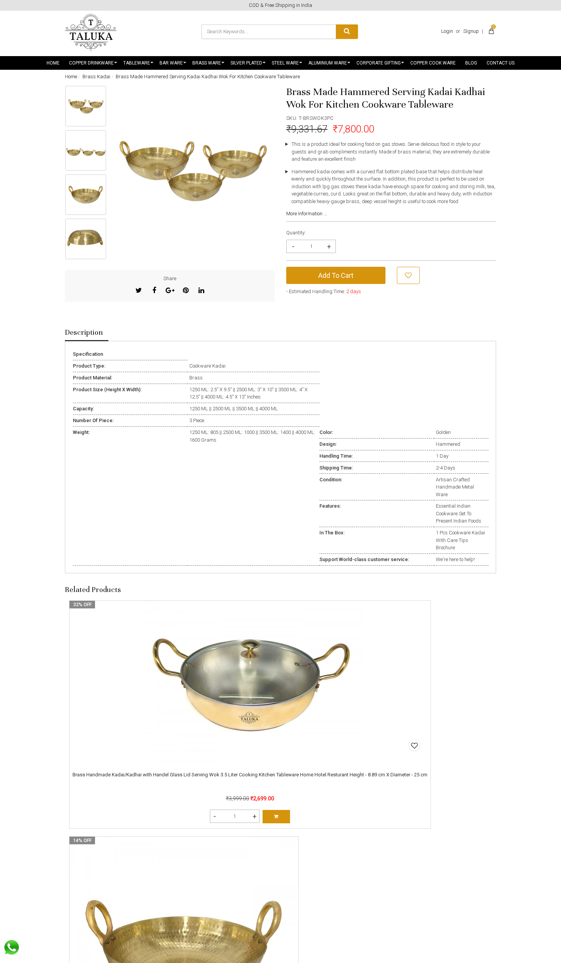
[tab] (86, 332)
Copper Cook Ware (433, 63)
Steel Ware (285, 63)
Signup (471, 31)
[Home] (91, 32)
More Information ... (306, 213)
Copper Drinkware (91, 63)
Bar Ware (171, 63)
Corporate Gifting (378, 63)
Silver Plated (246, 63)
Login (447, 31)
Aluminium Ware (327, 63)
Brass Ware (206, 63)
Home (53, 63)
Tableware (136, 63)
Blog (471, 63)
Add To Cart (335, 275)
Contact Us (500, 63)
